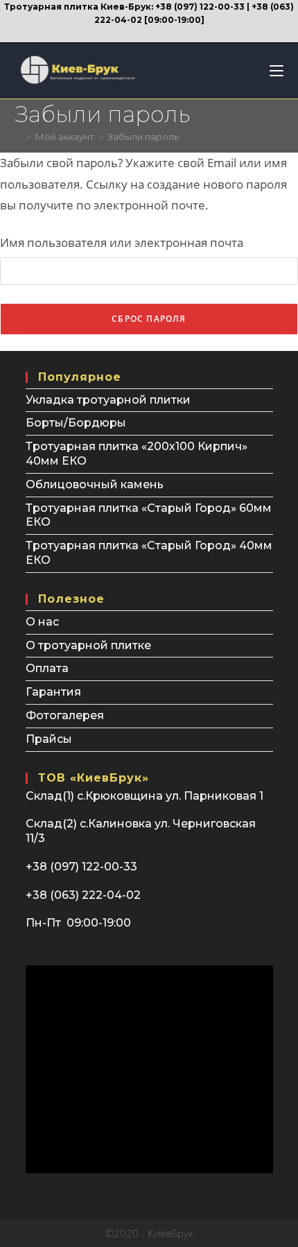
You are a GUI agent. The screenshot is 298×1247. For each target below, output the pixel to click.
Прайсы (49, 739)
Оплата (47, 668)
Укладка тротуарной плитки (108, 399)
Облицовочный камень (95, 484)
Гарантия (53, 691)
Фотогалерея (65, 715)
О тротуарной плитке (88, 645)
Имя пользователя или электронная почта (121, 242)
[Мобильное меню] (271, 70)
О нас (42, 621)
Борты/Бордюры (76, 422)
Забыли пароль (143, 136)
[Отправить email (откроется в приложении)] (156, 32)
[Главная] (18, 136)
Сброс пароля (149, 319)
